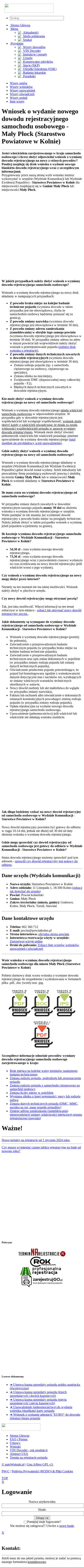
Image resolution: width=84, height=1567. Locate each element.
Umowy (15, 1443)
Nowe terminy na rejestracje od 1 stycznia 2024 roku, (36, 1140)
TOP (5, 1478)
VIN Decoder (31, 50)
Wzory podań (18, 97)
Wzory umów (19, 83)
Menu (14, 29)
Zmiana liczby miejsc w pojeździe (31, 1092)
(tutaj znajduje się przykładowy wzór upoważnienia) (38, 441)
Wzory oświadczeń (22, 94)
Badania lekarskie (34, 72)
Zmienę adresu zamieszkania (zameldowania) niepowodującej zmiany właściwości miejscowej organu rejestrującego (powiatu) (46, 1114)
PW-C (6, 1471)
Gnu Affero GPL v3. (40, 1464)
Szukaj (27, 40)
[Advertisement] (42, 233)
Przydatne (16, 43)
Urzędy (27, 58)
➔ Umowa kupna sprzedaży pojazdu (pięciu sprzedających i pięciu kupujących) (38, 1401)
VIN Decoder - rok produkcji (29, 1450)
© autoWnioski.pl (13, 1464)
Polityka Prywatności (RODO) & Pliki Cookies (42, 1471)
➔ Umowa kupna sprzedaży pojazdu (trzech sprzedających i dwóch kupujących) (38, 1393)
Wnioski (15, 1446)
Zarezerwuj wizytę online (26, 941)
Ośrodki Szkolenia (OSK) (39, 69)
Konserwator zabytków (37, 61)
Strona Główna (20, 25)
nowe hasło (66, 1526)
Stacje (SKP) (31, 65)
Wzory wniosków (21, 87)
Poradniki (28, 76)
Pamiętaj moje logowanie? (44, 1521)
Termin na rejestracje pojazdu (29, 1457)
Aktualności (30, 32)
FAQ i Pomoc (19, 1439)
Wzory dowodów (34, 47)
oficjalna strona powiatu (53, 934)
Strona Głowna (19, 1435)
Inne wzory (17, 101)
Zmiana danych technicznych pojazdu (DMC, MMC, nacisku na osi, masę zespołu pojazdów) (44, 1105)
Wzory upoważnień (22, 90)
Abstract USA (19, 1454)
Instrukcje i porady (34, 54)
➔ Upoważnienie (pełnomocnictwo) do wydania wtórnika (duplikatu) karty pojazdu (41, 1408)
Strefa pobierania (33, 36)
